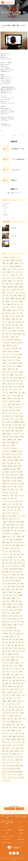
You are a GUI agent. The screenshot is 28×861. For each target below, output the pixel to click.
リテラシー (15, 665)
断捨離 (4, 442)
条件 (11, 727)
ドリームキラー (13, 483)
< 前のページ (4, 135)
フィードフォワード (6, 601)
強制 (20, 577)
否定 (14, 639)
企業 (17, 260)
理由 (15, 627)
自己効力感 (15, 363)
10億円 (4, 598)
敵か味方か (9, 604)
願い (20, 721)
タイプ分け (14, 345)
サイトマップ (21, 842)
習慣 (3, 386)
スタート (17, 313)
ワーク (13, 671)
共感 (21, 686)
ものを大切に (9, 692)
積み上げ (4, 463)
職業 (7, 665)
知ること (18, 677)
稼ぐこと (15, 448)
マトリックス (22, 495)
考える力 (4, 439)
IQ (12, 398)
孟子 (20, 668)
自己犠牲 (12, 527)
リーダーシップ (10, 486)
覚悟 (17, 654)
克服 (3, 530)
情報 (16, 298)
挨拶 (23, 742)
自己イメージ (14, 310)
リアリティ (14, 536)
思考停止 (4, 718)
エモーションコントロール (16, 742)
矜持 (16, 586)
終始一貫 (14, 551)
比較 (16, 648)
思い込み (18, 316)
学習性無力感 (19, 366)
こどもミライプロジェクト (14, 689)
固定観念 (20, 595)
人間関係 (8, 272)
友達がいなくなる (17, 339)
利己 (23, 677)
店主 (6, 645)
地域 (23, 668)
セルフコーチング (21, 648)
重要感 (4, 748)
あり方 (4, 724)
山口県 (7, 333)
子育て (13, 272)
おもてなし (18, 730)
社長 (8, 463)
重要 (17, 748)
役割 (13, 348)
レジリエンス (20, 486)
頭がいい (8, 671)
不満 (20, 557)
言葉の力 (22, 736)
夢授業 (4, 677)
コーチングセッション (16, 433)
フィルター (13, 748)
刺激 (19, 398)
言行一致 (14, 395)
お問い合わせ (21, 777)
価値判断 (21, 639)
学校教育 (4, 369)
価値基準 (4, 504)
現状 (17, 504)
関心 (16, 651)
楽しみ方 (18, 683)
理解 (16, 369)
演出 (21, 618)
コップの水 (15, 604)
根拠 (10, 639)
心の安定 (21, 301)
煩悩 (17, 501)
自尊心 (14, 677)
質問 (9, 583)
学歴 (14, 654)
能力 (15, 380)
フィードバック (5, 551)
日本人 (4, 389)
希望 (6, 410)
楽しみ (4, 307)
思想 (3, 436)
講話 (11, 542)
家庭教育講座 (9, 286)
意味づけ (4, 692)
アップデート (5, 427)
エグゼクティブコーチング (7, 533)
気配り (15, 480)
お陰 (11, 718)
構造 (13, 404)
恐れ (8, 721)
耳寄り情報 (5, 214)
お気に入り (14, 701)
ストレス (22, 404)
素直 (17, 601)
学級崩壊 (9, 369)
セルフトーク (9, 395)
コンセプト (18, 762)
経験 (17, 639)
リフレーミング (18, 272)
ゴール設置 (16, 416)
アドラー (18, 524)
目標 (16, 398)
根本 (22, 745)
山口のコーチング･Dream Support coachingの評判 (11, 768)
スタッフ (14, 774)
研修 (20, 260)
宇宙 (24, 718)
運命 (12, 507)
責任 (3, 298)
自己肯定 (7, 416)
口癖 (19, 551)
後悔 (19, 457)
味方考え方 (18, 404)
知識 (15, 477)
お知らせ (5, 205)
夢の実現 (17, 430)
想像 (9, 383)
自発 (23, 577)
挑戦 (20, 319)
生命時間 (17, 545)
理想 (15, 510)
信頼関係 (4, 701)
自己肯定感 (21, 286)
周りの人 (19, 718)
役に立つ (8, 621)
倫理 (3, 680)
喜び (21, 380)
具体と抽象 (16, 533)
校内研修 (8, 598)
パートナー (9, 504)
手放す (8, 442)
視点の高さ (13, 524)
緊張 (3, 454)
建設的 (4, 457)
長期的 (14, 607)
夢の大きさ (5, 351)
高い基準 (21, 527)
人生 (21, 304)
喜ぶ (16, 671)
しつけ (14, 560)
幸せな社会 (10, 460)
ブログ (2, 130)
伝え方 (17, 527)
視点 (13, 651)
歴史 (12, 304)
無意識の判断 (13, 451)
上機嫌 (23, 392)
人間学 (4, 668)
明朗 (6, 648)
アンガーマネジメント (11, 292)
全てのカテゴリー (7, 203)
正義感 (7, 577)
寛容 (13, 369)
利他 (18, 380)
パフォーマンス (5, 392)
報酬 (3, 571)
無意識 (4, 366)
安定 (10, 551)
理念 (13, 580)
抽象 (15, 530)
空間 (8, 527)
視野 (19, 645)
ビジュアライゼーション (11, 366)
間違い (7, 727)
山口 (7, 762)
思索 (18, 554)
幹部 (14, 571)
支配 (18, 548)
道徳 (3, 316)
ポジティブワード (6, 733)
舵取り (4, 674)
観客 (23, 733)
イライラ (19, 698)
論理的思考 (9, 607)
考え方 (11, 295)
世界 (20, 586)
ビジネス (22, 289)
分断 (19, 701)
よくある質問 (19, 774)
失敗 (7, 357)
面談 (23, 536)
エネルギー (22, 574)
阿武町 (15, 295)
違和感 (15, 624)
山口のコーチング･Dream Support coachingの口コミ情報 (12, 765)
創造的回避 (13, 721)
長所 (3, 410)
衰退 (10, 648)
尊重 (6, 316)
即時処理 (9, 686)
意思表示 (10, 627)
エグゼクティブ (8, 313)
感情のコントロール (6, 445)
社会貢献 (20, 665)
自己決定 (18, 401)
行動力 (22, 483)
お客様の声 (13, 260)
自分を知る (9, 345)
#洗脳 (8, 192)
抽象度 (4, 263)
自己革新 (7, 298)
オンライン (5, 404)
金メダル (16, 495)
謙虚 (10, 401)
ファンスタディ (5, 595)
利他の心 (22, 436)
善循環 (11, 577)
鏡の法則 (10, 592)
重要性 (7, 571)
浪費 (22, 507)
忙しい (23, 651)
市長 (18, 598)
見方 (16, 642)
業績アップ (11, 407)
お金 (23, 695)
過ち (3, 627)
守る (15, 636)
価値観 (23, 298)
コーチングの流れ (6, 260)
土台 (18, 560)
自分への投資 (16, 351)
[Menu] (24, 2)
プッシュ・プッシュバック (7, 448)
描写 (18, 686)
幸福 (18, 451)
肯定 (3, 739)
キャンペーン (6, 208)
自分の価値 (14, 739)
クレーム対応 (19, 307)
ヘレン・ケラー (13, 307)
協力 (11, 683)
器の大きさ (10, 351)
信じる (14, 686)
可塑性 (18, 360)
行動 (7, 560)
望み (9, 645)
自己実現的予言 (20, 477)
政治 (7, 668)
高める (8, 536)
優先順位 (7, 454)
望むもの (4, 574)
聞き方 (17, 348)
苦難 (22, 633)
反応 (22, 398)
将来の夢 (4, 483)
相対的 (19, 357)
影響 (24, 727)
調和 (11, 698)
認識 (15, 592)
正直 (6, 627)
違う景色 (4, 527)
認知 (17, 319)
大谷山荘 (18, 724)
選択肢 (10, 736)
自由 (19, 392)
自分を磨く (5, 742)
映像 (11, 333)
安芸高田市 (14, 598)
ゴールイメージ (5, 401)
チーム (7, 539)
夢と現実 (4, 498)
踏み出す (21, 416)
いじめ (4, 695)
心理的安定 (8, 319)
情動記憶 (20, 604)
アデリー (4, 607)
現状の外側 (9, 457)
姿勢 (13, 545)
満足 (3, 477)
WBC (3, 539)
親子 (23, 310)
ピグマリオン (5, 557)
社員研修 (7, 430)
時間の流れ (19, 333)
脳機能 (14, 736)
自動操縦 (11, 392)
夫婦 (15, 498)
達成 (11, 571)
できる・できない (20, 342)
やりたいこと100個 (6, 339)
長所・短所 (23, 560)
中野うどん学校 (5, 639)
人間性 (22, 621)
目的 (14, 539)
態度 (20, 348)
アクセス (4, 777)
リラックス (5, 586)
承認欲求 (23, 530)
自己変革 (4, 486)
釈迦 (19, 507)
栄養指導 (13, 730)
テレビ (22, 689)
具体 (12, 530)
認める (4, 395)
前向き (17, 336)
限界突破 (12, 298)
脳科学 (4, 292)
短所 (10, 633)
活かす (15, 692)
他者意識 (15, 286)
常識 (17, 442)
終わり (4, 698)
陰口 (24, 680)
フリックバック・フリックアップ (8, 501)
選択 (20, 298)
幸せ (19, 310)
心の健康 (13, 319)
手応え (8, 748)
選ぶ (14, 633)
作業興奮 (18, 739)
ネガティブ (23, 545)
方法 (6, 680)
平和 (10, 580)
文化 (23, 433)
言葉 (13, 313)
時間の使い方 (9, 439)
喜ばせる (4, 651)
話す (10, 680)
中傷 (3, 319)
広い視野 (4, 360)
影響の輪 (19, 439)
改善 (16, 427)
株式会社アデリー (6, 495)
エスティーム (11, 492)
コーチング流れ (5, 257)
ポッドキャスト (12, 257)
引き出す (7, 301)
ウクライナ (15, 389)
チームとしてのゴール (6, 348)
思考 (6, 642)
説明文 (9, 404)
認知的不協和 (21, 427)
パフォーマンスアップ (11, 360)
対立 (3, 642)
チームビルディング (18, 407)
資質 (3, 336)
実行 (18, 607)
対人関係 (7, 477)
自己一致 (19, 510)
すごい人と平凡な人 (6, 342)
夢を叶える (15, 727)
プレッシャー (5, 407)
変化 (8, 380)
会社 (19, 483)
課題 (23, 586)
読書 (11, 477)
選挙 (10, 545)
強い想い (4, 624)
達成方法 (14, 357)
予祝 (21, 607)
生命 (20, 651)
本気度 (4, 345)
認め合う (12, 489)
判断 (3, 654)
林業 (7, 263)
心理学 (10, 363)
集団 (14, 683)
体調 (3, 689)
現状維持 (4, 398)
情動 (21, 489)
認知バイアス (5, 413)
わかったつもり (12, 316)
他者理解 (4, 489)
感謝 (15, 486)
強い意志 (11, 636)
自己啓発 (11, 266)
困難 (22, 683)
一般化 (15, 718)
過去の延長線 (19, 539)
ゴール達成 (18, 410)
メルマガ (21, 674)
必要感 (17, 674)
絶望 (10, 410)
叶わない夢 (14, 457)
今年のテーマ (5, 736)
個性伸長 (18, 536)
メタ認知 (4, 480)
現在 (3, 589)
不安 (3, 430)
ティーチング (14, 745)
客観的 (8, 542)
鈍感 (12, 645)
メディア (15, 577)
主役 (19, 733)
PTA (13, 427)
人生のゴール (5, 592)
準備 (11, 554)
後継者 (8, 304)
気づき (13, 674)
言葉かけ (21, 383)
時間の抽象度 (9, 677)
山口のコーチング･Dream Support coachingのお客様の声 (12, 771)
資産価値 (4, 536)
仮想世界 (4, 604)
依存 (16, 733)
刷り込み (7, 548)
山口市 (4, 272)
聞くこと (4, 380)
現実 (19, 530)
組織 (11, 380)
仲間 (11, 357)
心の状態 (18, 633)
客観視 (4, 507)
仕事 (24, 295)
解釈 (8, 480)
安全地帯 (20, 671)
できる (20, 727)
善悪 (22, 316)
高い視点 (8, 507)
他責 (18, 736)
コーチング (12, 762)
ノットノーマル (14, 354)
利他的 (12, 463)
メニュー (9, 774)
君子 (23, 642)
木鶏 (15, 630)
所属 (17, 680)
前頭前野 (9, 398)
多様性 (13, 680)
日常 (7, 695)
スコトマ (9, 269)
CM (3, 548)
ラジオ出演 (12, 336)
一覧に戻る (14, 135)
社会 (13, 642)
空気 (18, 583)
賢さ (20, 533)
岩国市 (14, 289)
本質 (11, 560)
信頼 (8, 489)
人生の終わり (8, 589)
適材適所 (4, 433)
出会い (13, 724)
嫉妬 (17, 721)
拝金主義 (10, 557)
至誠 (18, 574)
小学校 (14, 333)
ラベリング (15, 595)
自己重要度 (13, 442)
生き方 (7, 295)
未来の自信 (8, 739)
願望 (12, 339)
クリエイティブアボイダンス (8, 630)
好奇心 (4, 730)
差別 (6, 436)
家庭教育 (9, 310)
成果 (18, 304)
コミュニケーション (14, 301)
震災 (15, 621)
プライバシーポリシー (6, 780)
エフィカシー (9, 289)
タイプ (14, 698)
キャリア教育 (12, 695)
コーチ (18, 257)
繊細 (16, 645)
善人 (3, 545)
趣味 (20, 601)
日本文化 (13, 445)
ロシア (10, 389)
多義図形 (10, 654)
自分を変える (5, 363)
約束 (11, 668)
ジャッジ (4, 721)
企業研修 (4, 269)
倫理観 (13, 586)
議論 (11, 539)
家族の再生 (11, 715)
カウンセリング (15, 269)
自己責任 (20, 363)
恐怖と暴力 (5, 460)
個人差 (8, 524)
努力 (6, 386)
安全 (3, 580)
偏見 (20, 454)
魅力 (20, 715)
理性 (8, 498)
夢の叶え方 (11, 436)
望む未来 (8, 730)
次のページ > (23, 135)
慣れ (22, 395)
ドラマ (7, 689)
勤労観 (4, 621)
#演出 (12, 192)
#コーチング (18, 192)
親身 (19, 395)
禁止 (12, 621)
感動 (3, 727)
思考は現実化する (18, 266)
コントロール (22, 292)
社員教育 (4, 286)
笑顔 (7, 307)
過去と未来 (13, 342)
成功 (18, 289)
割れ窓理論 (8, 530)
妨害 (11, 416)
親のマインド (5, 715)
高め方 (4, 289)
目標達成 (16, 263)
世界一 (4, 671)
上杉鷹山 (6, 636)
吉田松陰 (19, 480)
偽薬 (16, 492)
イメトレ (12, 733)
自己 (19, 745)
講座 (3, 333)
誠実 (3, 683)
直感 (8, 718)
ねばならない (18, 695)
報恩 (23, 739)
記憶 (10, 413)
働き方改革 (14, 583)
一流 (11, 480)
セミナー (17, 489)
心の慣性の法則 (5, 633)
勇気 (21, 313)
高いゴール (16, 557)
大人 (9, 742)
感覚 (20, 386)
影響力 (7, 683)
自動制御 (9, 701)
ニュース (5, 210)
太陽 (3, 648)
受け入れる (5, 686)
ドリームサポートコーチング (12, 777)
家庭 (17, 383)
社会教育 (19, 295)
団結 (22, 724)
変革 (3, 577)
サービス (4, 774)
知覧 (6, 580)
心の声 (23, 645)
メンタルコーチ (5, 266)
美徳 (23, 386)
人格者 (17, 589)
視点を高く (5, 383)
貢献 (6, 492)
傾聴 (20, 504)
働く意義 (12, 430)
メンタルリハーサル (14, 454)
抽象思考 (8, 674)
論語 (20, 642)
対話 (11, 665)
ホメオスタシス (21, 542)
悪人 (6, 545)
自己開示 (13, 601)
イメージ (4, 304)
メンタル (21, 263)
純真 (3, 745)
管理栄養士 (19, 592)
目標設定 (11, 263)
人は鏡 (12, 498)
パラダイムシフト (6, 554)
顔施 (13, 589)
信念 (3, 295)
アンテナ (13, 383)
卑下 (14, 401)
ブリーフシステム (10, 510)
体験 (7, 698)
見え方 (4, 762)
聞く (3, 301)
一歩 (22, 701)
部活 (15, 463)
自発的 (4, 665)
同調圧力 (22, 583)
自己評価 (9, 433)
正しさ (22, 624)
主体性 (15, 439)
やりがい (15, 542)
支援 (19, 621)
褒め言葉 (20, 354)
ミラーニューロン (15, 413)
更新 (10, 642)
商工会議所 (16, 460)
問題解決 (4, 310)
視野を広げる (9, 624)
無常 (15, 507)
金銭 (17, 571)
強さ (19, 636)
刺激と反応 (17, 436)
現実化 (12, 495)
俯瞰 (13, 410)
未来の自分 (9, 724)
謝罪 (18, 630)
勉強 (24, 333)
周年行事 (14, 574)
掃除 (16, 668)
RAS (3, 492)
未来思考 (21, 460)
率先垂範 (14, 618)
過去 (19, 463)
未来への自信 (18, 580)
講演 (10, 427)
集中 (8, 483)
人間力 (7, 336)
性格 (15, 554)
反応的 (4, 524)
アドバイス (5, 583)
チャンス (9, 574)
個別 (10, 618)
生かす (4, 510)
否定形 (16, 392)
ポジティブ (22, 269)
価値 (20, 571)
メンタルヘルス (13, 548)
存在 (3, 416)
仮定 (18, 618)
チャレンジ (20, 692)
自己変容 (16, 715)
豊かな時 (22, 554)
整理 (9, 586)
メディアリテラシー (6, 451)
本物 (9, 745)
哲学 (21, 413)
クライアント (5, 618)
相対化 (4, 560)
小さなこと (22, 748)
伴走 (14, 504)
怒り (17, 292)
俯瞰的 (4, 542)
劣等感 (4, 357)
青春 (10, 595)
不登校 (10, 386)
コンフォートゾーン (6, 354)
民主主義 (9, 651)
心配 (22, 524)
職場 (21, 430)
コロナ (20, 389)
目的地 (21, 589)
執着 (20, 680)
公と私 (20, 501)
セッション (15, 386)
